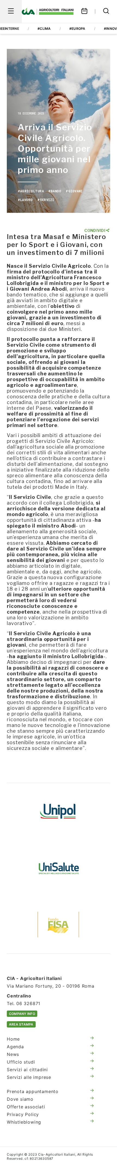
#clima (44, 28)
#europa (77, 28)
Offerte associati (26, 1106)
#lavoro (25, 200)
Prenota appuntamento (33, 1091)
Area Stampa (21, 1024)
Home (13, 1039)
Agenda (15, 1046)
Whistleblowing (24, 1122)
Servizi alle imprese (29, 1077)
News (13, 1054)
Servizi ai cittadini (27, 1069)
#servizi (45, 200)
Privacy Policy (23, 1114)
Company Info (22, 1014)
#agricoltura (31, 191)
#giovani (74, 191)
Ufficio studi (21, 1062)
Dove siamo (20, 1099)
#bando (54, 191)
